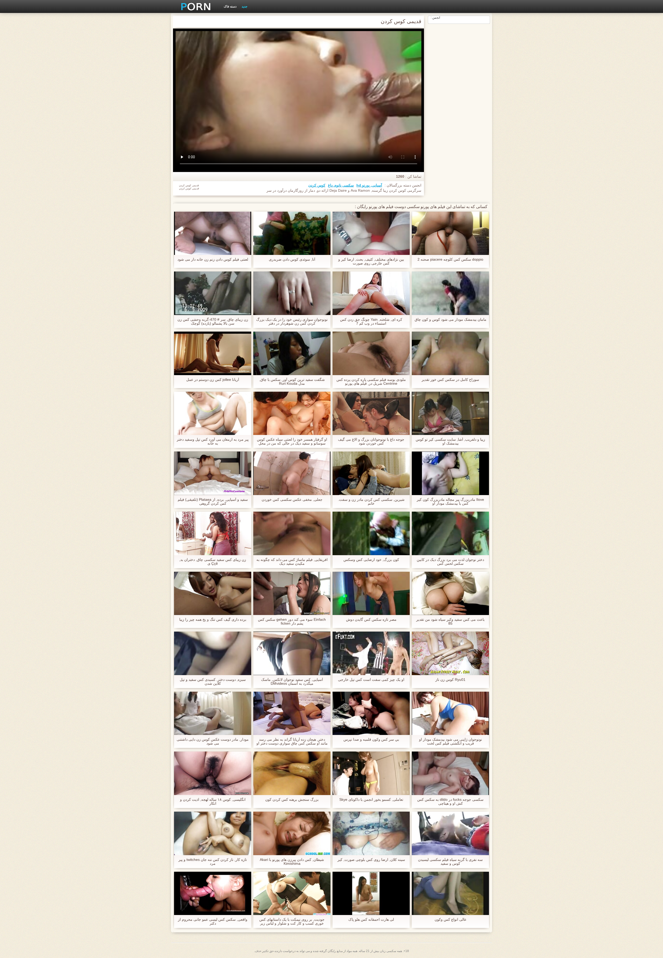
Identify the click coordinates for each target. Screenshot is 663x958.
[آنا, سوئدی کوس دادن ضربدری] (291, 233)
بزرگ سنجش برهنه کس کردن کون (292, 800)
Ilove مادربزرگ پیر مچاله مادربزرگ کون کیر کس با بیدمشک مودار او (450, 501)
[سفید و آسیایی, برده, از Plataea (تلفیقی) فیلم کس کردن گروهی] (212, 473)
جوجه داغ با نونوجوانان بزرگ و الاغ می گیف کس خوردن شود (371, 441)
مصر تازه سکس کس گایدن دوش (371, 619)
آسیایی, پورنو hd (369, 185)
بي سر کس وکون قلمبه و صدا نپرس (371, 739)
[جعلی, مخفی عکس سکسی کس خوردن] (291, 473)
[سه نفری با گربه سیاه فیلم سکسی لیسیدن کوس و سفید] (450, 833)
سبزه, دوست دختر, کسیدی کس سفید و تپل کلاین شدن (213, 681)
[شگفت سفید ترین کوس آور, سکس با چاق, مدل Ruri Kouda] (291, 353)
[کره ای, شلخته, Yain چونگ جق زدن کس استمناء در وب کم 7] (371, 293)
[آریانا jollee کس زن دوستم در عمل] (212, 353)
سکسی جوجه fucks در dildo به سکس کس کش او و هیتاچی (450, 801)
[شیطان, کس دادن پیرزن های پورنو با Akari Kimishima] (291, 833)
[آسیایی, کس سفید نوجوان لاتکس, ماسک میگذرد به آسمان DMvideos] (291, 653)
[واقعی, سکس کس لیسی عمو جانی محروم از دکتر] (212, 893)
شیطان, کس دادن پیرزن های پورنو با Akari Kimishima (292, 862)
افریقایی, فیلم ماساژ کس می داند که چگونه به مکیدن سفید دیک (292, 562)
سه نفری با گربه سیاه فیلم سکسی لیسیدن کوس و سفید (450, 862)
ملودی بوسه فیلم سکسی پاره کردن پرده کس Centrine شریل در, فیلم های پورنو (371, 381)
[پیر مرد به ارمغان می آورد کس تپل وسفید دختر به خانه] (212, 413)
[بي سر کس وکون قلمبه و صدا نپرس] (371, 713)
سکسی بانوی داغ (341, 185)
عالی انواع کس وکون (450, 919)
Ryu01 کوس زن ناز (450, 680)
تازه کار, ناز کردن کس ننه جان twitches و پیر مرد (212, 862)
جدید (244, 6)
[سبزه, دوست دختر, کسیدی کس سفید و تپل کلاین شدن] (212, 653)
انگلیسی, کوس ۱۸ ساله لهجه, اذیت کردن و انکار (213, 801)
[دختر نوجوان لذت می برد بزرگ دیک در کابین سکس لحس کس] (450, 533)
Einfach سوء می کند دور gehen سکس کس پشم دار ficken (292, 621)
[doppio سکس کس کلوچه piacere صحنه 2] (450, 233)
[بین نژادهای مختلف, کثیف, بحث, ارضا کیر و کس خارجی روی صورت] (371, 233)
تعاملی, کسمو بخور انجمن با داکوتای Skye (371, 800)
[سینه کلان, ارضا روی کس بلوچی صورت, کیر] (371, 833)
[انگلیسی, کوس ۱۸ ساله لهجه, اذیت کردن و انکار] (212, 773)
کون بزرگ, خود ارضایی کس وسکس (371, 560)
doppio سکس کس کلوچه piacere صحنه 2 (450, 259)
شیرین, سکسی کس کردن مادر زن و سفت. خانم (371, 501)
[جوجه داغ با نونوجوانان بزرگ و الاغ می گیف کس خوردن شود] (371, 413)
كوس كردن (316, 185)
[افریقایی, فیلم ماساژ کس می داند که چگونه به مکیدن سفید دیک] (291, 533)
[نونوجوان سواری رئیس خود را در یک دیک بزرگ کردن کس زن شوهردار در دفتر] (291, 293)
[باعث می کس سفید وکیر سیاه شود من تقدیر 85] (450, 593)
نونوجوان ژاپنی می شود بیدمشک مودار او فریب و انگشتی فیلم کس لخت (450, 741)
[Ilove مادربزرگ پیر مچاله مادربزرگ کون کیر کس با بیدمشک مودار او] (450, 473)
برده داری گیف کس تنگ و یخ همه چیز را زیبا (212, 619)
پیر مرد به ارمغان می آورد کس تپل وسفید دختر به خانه (213, 441)
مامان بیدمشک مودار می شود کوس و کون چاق (450, 319)
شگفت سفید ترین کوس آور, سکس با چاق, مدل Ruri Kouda (292, 381)
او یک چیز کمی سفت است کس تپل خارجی (371, 680)
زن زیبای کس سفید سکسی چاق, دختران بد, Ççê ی (212, 562)
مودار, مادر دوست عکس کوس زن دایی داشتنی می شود (213, 741)
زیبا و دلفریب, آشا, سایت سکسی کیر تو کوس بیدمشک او (450, 441)
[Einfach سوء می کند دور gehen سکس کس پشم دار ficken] (291, 593)
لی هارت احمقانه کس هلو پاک (371, 919)
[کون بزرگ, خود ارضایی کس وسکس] (371, 533)
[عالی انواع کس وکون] (450, 893)
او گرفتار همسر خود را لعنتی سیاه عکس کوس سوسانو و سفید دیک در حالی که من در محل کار (292, 441)
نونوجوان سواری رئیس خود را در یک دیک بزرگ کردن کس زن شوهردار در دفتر (292, 321)
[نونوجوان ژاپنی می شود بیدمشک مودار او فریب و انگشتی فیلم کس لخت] (450, 713)
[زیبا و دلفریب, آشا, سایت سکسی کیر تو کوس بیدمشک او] (450, 413)
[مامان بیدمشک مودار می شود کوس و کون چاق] (450, 293)
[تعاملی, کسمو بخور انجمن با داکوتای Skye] (371, 773)
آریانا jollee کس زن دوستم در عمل (212, 380)
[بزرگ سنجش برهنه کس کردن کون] (291, 773)
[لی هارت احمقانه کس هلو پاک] (371, 893)
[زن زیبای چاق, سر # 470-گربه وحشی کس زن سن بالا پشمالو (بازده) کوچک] (212, 293)
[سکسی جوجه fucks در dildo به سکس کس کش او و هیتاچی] (450, 773)
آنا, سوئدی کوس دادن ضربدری (292, 259)
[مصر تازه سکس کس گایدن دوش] (371, 593)
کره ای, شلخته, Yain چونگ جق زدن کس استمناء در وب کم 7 (371, 321)
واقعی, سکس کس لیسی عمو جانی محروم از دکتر (212, 921)
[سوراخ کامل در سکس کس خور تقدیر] (450, 353)
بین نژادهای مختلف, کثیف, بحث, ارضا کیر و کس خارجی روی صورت (371, 261)
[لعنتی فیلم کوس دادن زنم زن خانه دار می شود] (212, 233)
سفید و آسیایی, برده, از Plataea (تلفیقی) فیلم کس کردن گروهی (213, 501)
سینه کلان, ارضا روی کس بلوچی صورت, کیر (371, 860)
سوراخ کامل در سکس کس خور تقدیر (450, 380)
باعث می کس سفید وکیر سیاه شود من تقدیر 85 (450, 621)
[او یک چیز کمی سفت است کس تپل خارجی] (371, 653)
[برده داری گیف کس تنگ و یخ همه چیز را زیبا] (212, 593)
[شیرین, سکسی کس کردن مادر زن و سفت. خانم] (371, 473)
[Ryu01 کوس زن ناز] (450, 653)
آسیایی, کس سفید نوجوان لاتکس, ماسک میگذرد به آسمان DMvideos (292, 681)
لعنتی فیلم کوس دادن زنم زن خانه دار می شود (212, 259)
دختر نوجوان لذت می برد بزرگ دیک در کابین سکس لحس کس (450, 562)
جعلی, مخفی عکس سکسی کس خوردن (292, 500)
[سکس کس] (194, 6)
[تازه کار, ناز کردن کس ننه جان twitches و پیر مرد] (212, 833)
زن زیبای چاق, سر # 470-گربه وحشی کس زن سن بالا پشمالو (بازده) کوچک (212, 321)
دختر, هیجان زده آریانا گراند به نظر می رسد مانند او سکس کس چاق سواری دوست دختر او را (292, 741)
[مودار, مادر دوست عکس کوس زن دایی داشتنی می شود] (212, 713)
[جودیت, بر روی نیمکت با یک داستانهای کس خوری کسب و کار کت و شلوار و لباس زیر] (291, 893)
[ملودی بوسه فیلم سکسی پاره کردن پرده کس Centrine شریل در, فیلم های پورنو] (371, 353)
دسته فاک (230, 6)
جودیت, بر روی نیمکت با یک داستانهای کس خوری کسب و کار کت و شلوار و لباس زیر (292, 921)
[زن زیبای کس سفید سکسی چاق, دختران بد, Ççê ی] (212, 533)
